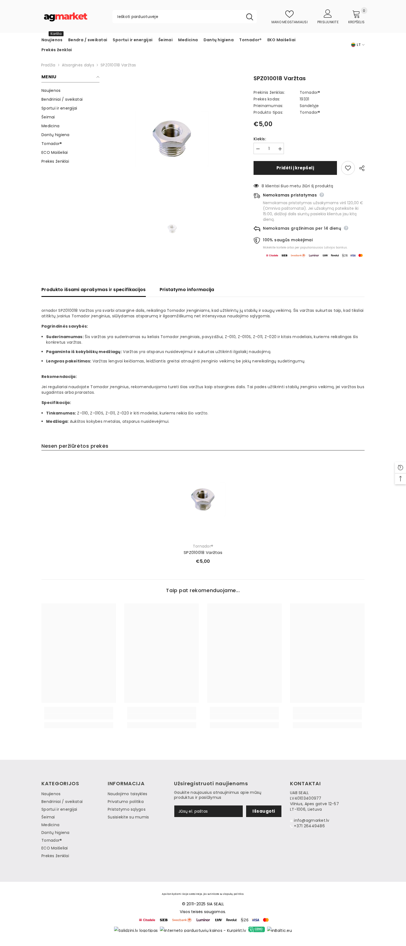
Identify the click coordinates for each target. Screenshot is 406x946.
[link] (78, 716)
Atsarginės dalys (78, 65)
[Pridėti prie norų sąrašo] (348, 168)
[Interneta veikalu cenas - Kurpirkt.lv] (203, 929)
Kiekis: (260, 139)
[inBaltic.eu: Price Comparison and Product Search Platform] (279, 929)
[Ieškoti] (184, 16)
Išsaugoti (263, 811)
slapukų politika (233, 894)
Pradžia (47, 65)
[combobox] (177, 16)
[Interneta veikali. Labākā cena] (136, 929)
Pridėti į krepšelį (295, 168)
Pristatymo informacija (187, 289)
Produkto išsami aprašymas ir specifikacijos (93, 289)
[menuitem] (70, 90)
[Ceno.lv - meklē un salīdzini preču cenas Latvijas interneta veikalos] (256, 929)
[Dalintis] (360, 168)
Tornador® (310, 92)
